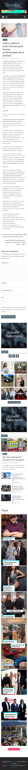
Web (2, 297)
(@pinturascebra (12, 208)
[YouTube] (17, 356)
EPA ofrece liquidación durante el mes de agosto (13, 458)
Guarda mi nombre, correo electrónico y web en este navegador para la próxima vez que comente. (13, 310)
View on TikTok (15, 749)
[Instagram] (13, 356)
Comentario (5, 263)
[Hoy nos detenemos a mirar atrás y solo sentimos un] (20, 394)
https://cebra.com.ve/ (19, 201)
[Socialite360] (3, 17)
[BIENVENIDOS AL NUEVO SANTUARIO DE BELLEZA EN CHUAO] (7, 367)
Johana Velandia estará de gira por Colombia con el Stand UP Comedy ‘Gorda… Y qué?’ (15, 242)
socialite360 (16, 58)
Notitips (5, 39)
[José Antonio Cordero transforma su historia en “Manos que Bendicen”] (6, 489)
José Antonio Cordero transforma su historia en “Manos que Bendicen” (18, 488)
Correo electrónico (7, 290)
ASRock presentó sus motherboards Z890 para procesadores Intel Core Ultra (15, 235)
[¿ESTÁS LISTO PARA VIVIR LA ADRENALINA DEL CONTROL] (7, 380)
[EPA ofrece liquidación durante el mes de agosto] (14, 445)
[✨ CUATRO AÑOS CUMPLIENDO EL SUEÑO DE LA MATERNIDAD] (20, 380)
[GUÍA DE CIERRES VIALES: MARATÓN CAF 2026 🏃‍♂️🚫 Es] (20, 367)
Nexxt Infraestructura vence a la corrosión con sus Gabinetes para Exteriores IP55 (18, 477)
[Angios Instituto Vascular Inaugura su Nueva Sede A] (7, 394)
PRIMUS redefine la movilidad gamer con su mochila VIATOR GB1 (18, 498)
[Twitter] (10, 356)
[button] (14, 527)
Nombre (4, 283)
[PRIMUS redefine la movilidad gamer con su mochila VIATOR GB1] (6, 499)
